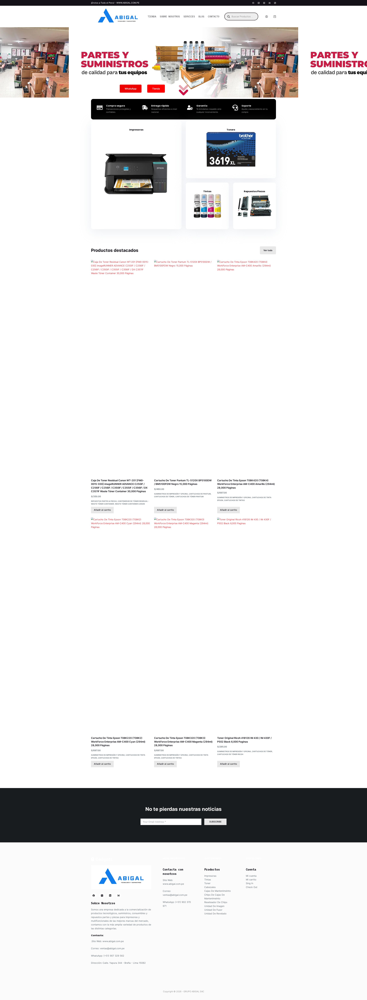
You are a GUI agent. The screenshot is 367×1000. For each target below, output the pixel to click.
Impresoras (136, 129)
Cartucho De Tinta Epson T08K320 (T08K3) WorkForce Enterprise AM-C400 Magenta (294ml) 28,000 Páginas (183, 742)
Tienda (152, 16)
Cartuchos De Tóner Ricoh (230, 754)
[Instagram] (264, 3)
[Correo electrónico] (270, 3)
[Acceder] (266, 16)
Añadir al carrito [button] (102, 510)
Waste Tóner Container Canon (130, 504)
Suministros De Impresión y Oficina (171, 494)
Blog (201, 16)
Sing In (249, 883)
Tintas (207, 191)
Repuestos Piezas (254, 191)
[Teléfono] (275, 3)
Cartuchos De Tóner (164, 496)
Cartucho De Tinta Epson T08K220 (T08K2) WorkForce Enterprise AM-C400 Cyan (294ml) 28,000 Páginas (118, 742)
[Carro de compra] (275, 16)
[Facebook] (253, 3)
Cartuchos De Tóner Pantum (189, 496)
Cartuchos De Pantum (200, 494)
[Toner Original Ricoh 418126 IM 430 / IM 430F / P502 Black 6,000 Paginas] (246, 625)
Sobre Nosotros (170, 16)
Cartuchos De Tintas (234, 500)
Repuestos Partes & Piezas (104, 501)
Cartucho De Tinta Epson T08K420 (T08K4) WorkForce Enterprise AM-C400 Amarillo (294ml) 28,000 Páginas (246, 484)
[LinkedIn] (110, 895)
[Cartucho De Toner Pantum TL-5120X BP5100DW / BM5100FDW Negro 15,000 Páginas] (183, 367)
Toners (231, 129)
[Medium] (118, 895)
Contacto (213, 16)
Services (189, 16)
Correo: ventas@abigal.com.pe (107, 948)
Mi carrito (251, 879)
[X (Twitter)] (259, 3)
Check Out (251, 887)
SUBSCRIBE (215, 821)
